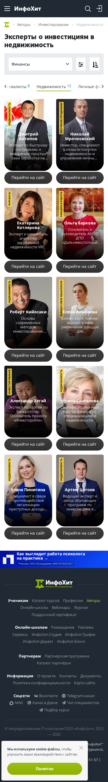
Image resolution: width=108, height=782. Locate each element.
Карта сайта (84, 682)
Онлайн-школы (34, 607)
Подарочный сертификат (54, 614)
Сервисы (20, 634)
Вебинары (61, 607)
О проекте (46, 675)
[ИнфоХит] (27, 9)
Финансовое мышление (61, 298)
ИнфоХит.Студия (46, 634)
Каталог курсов (45, 600)
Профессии (73, 600)
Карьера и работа (61, 204)
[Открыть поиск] (88, 8)
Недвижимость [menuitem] (54, 86)
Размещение (62, 627)
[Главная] (6, 24)
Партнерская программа (67, 656)
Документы (90, 675)
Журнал (81, 607)
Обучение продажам (61, 118)
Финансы (21, 64)
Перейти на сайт (28, 177)
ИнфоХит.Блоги (71, 641)
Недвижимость (9, 114)
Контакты (68, 675)
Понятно (45, 768)
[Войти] (99, 8)
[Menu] (7, 8)
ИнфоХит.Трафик (80, 634)
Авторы (93, 600)
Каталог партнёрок (54, 662)
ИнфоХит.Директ (38, 641)
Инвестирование (9, 381)
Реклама (85, 627)
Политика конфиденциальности (41, 682)
